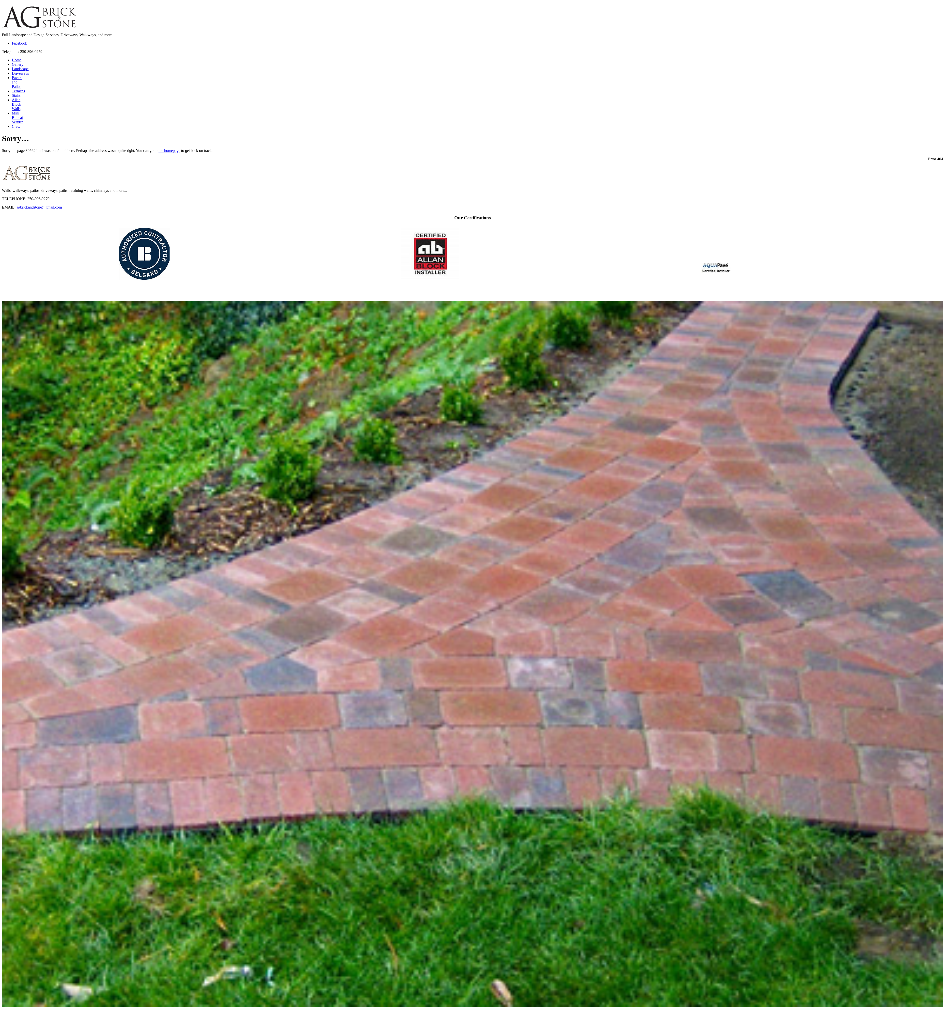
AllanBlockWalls (16, 104)
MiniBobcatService (17, 117)
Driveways (20, 73)
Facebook (19, 43)
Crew (16, 126)
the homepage (169, 150)
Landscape (20, 69)
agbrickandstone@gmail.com (39, 207)
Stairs (16, 95)
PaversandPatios (17, 82)
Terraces (18, 91)
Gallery (17, 64)
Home (16, 60)
